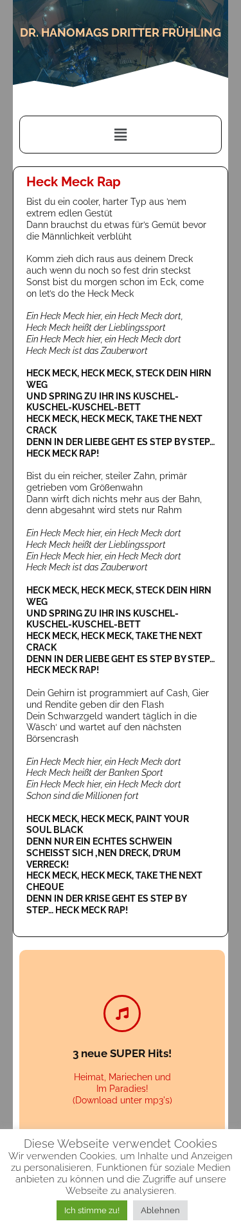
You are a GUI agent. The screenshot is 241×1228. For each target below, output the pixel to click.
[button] (120, 134)
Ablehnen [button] (160, 1210)
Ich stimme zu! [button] (92, 1210)
